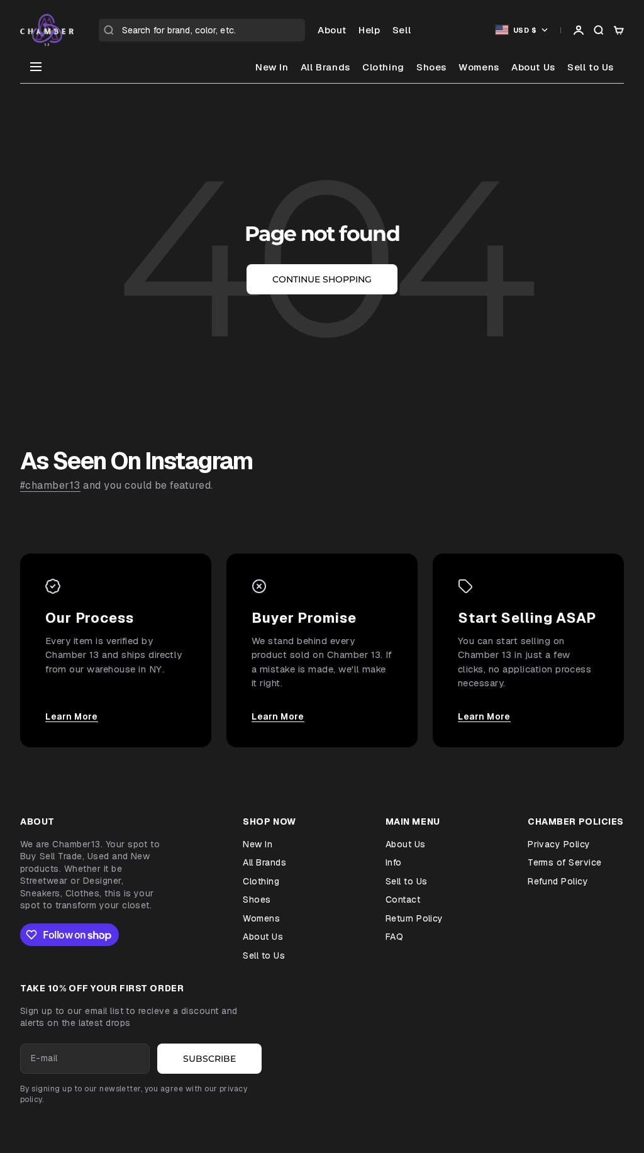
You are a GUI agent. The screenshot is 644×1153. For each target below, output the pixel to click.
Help (369, 30)
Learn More (71, 716)
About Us (533, 67)
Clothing (383, 67)
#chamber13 (50, 485)
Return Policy (414, 918)
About (332, 30)
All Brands (325, 67)
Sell (401, 30)
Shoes (431, 67)
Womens (478, 67)
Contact (403, 899)
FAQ (394, 936)
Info (394, 862)
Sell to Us (590, 67)
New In (272, 67)
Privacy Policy (559, 844)
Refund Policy (558, 881)
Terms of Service (565, 862)
